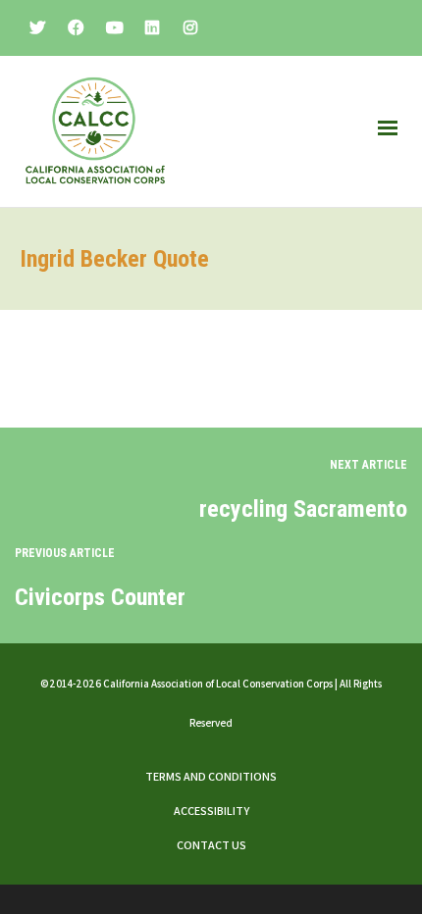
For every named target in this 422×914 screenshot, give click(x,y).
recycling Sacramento (303, 509)
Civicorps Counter (100, 597)
